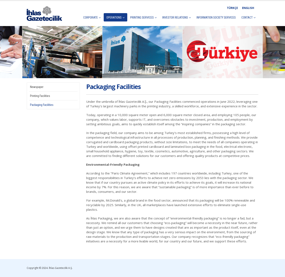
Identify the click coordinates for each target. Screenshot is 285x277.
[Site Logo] (44, 13)
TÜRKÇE (232, 8)
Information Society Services (216, 17)
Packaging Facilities (41, 105)
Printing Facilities (40, 96)
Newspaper (36, 87)
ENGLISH (248, 8)
